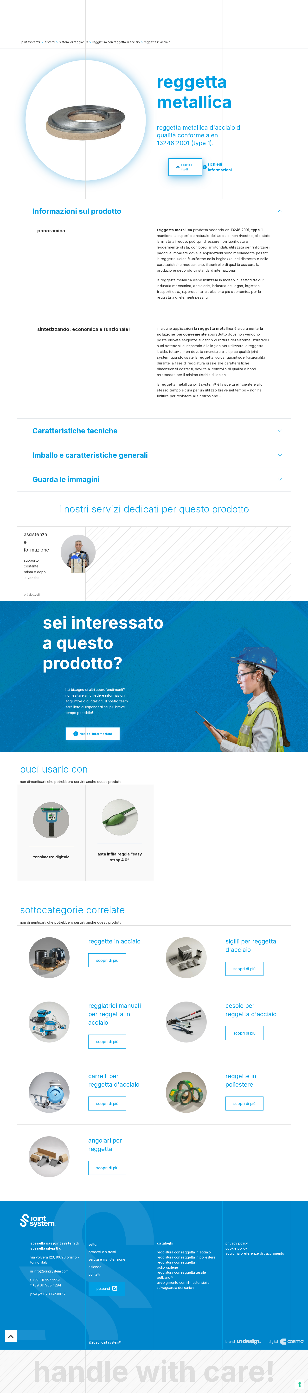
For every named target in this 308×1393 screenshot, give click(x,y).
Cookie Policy (236, 1248)
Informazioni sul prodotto (76, 211)
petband (103, 1288)
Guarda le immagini (66, 479)
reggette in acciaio (157, 42)
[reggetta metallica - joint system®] (38, 1220)
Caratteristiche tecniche (75, 430)
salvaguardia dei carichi (175, 1287)
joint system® (30, 42)
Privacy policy (236, 1243)
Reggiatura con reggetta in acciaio (116, 42)
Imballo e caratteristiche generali (90, 455)
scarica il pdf (186, 167)
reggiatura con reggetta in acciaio (184, 1252)
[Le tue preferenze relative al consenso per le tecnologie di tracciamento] (299, 1384)
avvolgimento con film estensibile (183, 1282)
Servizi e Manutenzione (107, 1259)
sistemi (50, 42)
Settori (93, 1244)
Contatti (94, 1274)
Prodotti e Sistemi (102, 1252)
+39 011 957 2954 (46, 1280)
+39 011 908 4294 (46, 1285)
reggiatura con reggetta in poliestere (186, 1257)
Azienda (95, 1267)
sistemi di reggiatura (73, 42)
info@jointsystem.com (51, 1271)
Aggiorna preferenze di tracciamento (254, 1253)
